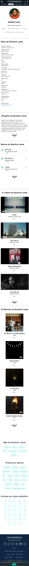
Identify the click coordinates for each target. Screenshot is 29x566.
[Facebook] (13, 544)
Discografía (12, 451)
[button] (23, 29)
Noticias (14, 455)
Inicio (4, 4)
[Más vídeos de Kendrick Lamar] (14, 303)
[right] (27, 4)
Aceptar (14, 564)
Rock (4, 480)
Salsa (17, 476)
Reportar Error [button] (19, 557)
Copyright (19, 560)
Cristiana (15, 467)
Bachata (6, 467)
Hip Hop (15, 471)
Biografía (7, 447)
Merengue (24, 471)
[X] (24, 544)
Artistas (10, 4)
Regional (8, 484)
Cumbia (23, 467)
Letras (5, 451)
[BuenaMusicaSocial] (5, 544)
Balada (17, 480)
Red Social (18, 4)
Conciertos (22, 451)
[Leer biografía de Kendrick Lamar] (14, 136)
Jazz (23, 484)
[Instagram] (17, 544)
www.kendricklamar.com (6, 105)
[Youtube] (20, 544)
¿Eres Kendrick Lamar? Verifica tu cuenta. (14, 32)
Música (26, 4)
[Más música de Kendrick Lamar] (14, 177)
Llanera (24, 480)
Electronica (6, 471)
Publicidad (10, 560)
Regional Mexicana (19, 488)
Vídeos (21, 447)
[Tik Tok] (9, 544)
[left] (2, 4)
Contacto (14, 548)
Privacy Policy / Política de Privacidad (14, 551)
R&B (10, 480)
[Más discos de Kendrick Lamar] (14, 426)
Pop (3, 476)
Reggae (16, 484)
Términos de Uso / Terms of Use (14, 554)
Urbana (10, 476)
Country (7, 488)
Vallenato (24, 476)
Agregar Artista (9, 557)
